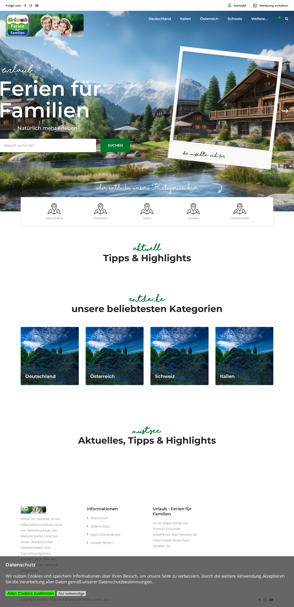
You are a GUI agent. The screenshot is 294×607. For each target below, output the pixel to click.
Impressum (99, 518)
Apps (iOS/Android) (105, 534)
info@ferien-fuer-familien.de (175, 534)
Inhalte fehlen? (102, 543)
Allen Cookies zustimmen (30, 593)
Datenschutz (100, 526)
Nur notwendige (72, 594)
